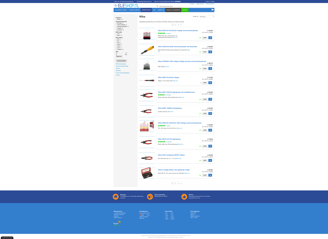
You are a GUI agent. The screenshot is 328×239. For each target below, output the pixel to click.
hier (185, 235)
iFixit (172, 213)
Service (184, 10)
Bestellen (116, 216)
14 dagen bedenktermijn (119, 213)
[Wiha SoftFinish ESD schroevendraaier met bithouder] (147, 50)
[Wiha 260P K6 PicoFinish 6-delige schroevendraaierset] (147, 33)
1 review (168, 126)
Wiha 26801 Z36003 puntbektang (170, 108)
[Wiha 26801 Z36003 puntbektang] (147, 111)
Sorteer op (195, 16)
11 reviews (168, 142)
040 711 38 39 (193, 217)
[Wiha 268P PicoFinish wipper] (147, 80)
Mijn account (200, 4)
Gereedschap (146, 10)
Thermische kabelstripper (123, 73)
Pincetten (118, 70)
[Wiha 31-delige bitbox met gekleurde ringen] (147, 173)
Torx (118, 47)
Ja (118, 33)
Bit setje (119, 23)
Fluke (172, 215)
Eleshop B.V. (151, 237)
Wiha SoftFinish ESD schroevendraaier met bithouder (177, 46)
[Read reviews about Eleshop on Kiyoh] (117, 222)
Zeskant (119, 49)
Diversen (119, 30)
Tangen (119, 28)
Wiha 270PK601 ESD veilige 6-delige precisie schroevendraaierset (182, 61)
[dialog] (7, 238)
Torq (118, 46)
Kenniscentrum (210, 4)
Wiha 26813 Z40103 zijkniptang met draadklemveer (176, 92)
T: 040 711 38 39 (209, 1)
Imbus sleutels (121, 25)
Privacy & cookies (179, 237)
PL (118, 41)
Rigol (166, 215)
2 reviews (168, 33)
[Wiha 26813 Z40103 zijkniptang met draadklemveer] (147, 95)
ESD (154, 10)
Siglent (172, 217)
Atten (166, 217)
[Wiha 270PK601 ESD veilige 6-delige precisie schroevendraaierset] (147, 64)
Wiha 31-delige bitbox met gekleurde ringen (174, 170)
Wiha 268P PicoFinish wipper (168, 77)
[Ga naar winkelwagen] (212, 10)
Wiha (118, 19)
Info (205, 37)
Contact (192, 4)
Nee (118, 35)
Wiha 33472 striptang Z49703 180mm (171, 155)
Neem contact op (118, 217)
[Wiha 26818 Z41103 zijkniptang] (147, 142)
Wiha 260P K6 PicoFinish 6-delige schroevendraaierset (178, 30)
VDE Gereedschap (121, 64)
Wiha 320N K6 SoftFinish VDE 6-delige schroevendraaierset (179, 123)
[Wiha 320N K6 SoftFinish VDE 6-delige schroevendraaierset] (147, 126)
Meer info (175, 37)
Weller (167, 218)
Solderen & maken (121, 10)
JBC (166, 213)
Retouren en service (119, 214)
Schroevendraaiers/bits (122, 66)
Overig (117, 75)
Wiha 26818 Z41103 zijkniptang (169, 139)
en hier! (188, 235)
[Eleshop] (127, 5)
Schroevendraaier (122, 26)
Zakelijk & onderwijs (173, 10)
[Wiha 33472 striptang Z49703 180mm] (147, 158)
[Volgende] (181, 24)
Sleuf (118, 44)
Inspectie (161, 10)
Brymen (173, 218)
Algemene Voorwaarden (168, 237)
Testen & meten (134, 10)
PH (118, 39)
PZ (118, 42)
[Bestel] (210, 37)
